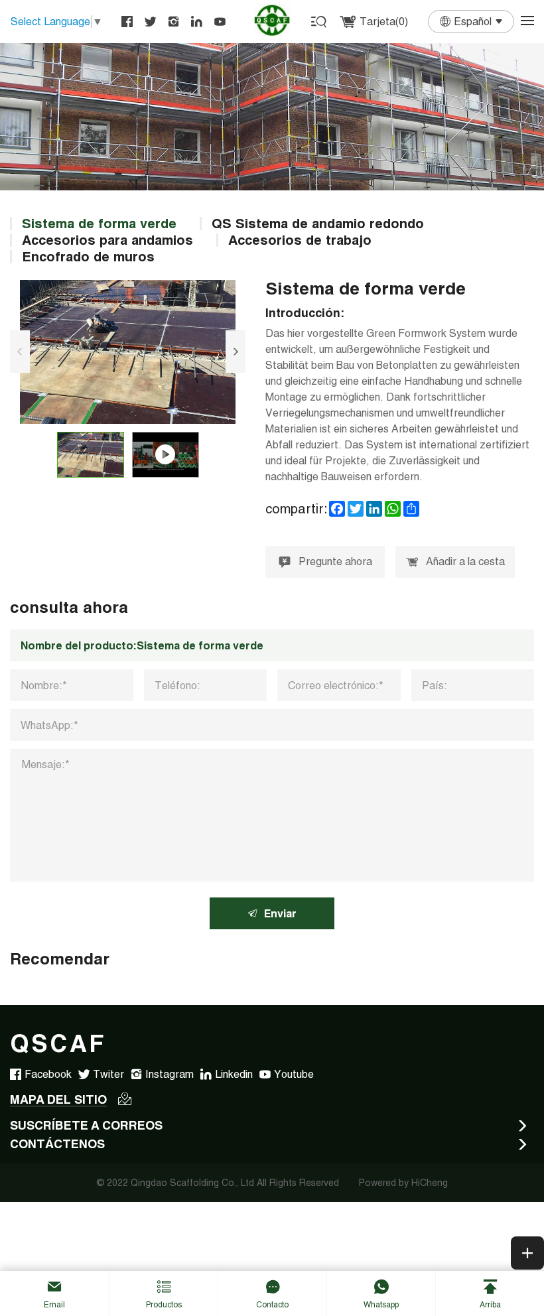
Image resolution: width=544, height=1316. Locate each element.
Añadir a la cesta (465, 561)
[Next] (235, 351)
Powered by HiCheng (403, 1182)
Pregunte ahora (335, 561)
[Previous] (20, 351)
